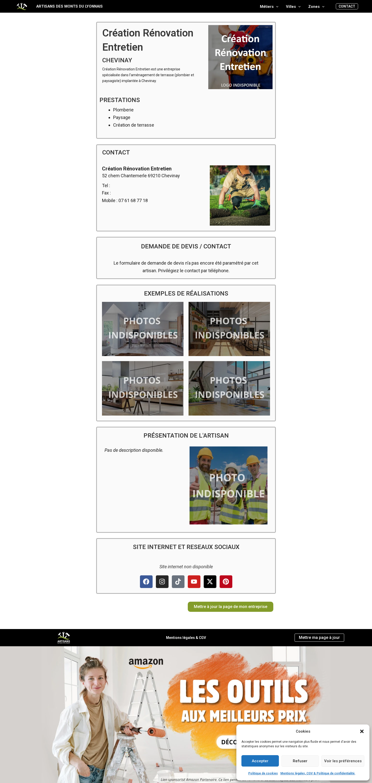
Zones (314, 7)
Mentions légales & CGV (186, 638)
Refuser (300, 761)
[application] (276, 7)
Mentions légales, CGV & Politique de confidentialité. (317, 773)
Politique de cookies (263, 773)
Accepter (260, 761)
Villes (291, 7)
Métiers (267, 7)
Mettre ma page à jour (319, 637)
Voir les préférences (343, 761)
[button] (361, 731)
